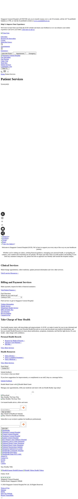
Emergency (32, 53)
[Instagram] (6, 477)
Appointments (20, 53)
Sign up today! (6, 412)
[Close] (1, 497)
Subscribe (5, 428)
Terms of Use (5, 488)
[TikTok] (8, 477)
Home (3, 74)
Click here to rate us (28, 29)
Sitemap (3, 490)
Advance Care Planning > (13, 342)
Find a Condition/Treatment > (14, 357)
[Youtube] (4, 477)
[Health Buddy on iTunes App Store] (8, 393)
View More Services (7, 348)
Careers (3, 463)
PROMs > (8, 344)
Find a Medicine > (11, 359)
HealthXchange (17, 470)
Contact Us (5, 368)
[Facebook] (2, 477)
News (3, 461)
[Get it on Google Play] (23, 393)
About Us (4, 456)
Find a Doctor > (10, 356)
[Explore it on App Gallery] (38, 393)
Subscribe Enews (7, 53)
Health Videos (39, 470)
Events (3, 460)
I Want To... (5, 68)
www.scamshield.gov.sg (41, 21)
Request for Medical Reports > (15, 341)
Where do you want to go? (9, 295)
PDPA (3, 492)
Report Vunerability (7, 495)
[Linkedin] (10, 477)
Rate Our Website (6, 493)
